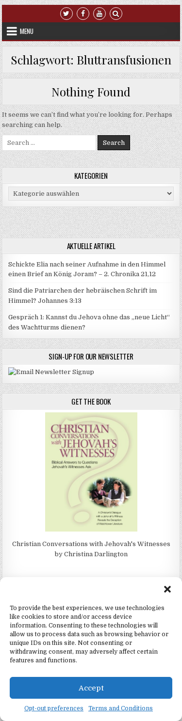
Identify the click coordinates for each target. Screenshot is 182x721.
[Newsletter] (51, 372)
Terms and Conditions (120, 708)
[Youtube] (99, 13)
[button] (167, 589)
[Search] (116, 13)
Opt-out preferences (53, 708)
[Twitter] (66, 13)
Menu (26, 31)
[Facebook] (83, 13)
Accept (91, 688)
